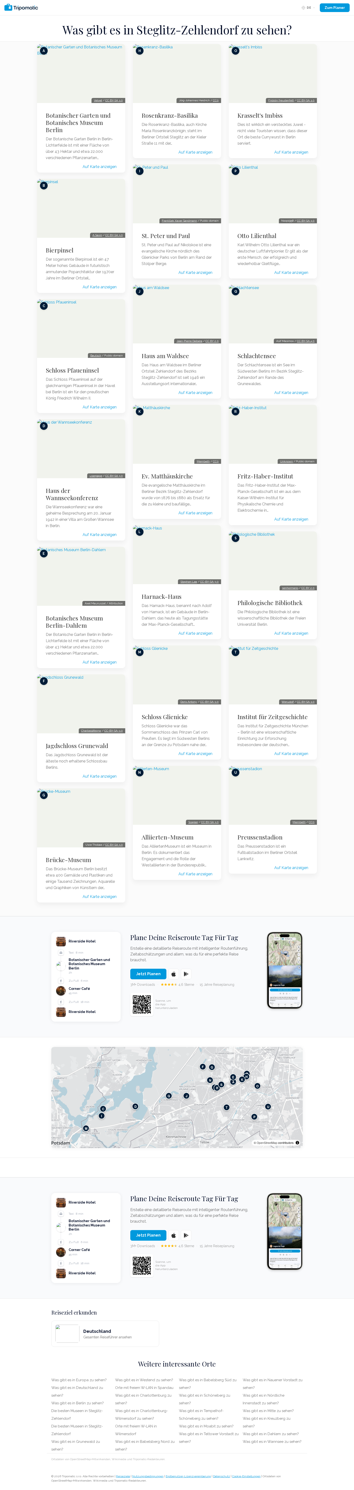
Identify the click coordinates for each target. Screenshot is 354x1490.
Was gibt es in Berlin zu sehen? (77, 1403)
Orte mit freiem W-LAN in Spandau (144, 1388)
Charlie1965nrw (91, 730)
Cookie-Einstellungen (246, 1476)
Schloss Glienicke (165, 716)
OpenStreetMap (267, 1143)
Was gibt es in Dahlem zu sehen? (271, 1434)
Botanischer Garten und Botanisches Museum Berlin (78, 122)
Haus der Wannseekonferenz (72, 494)
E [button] (233, 1077)
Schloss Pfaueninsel (72, 370)
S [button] (221, 1084)
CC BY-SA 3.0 (114, 100)
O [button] (257, 1086)
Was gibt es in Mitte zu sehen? (268, 1411)
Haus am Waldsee (165, 355)
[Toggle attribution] (297, 1143)
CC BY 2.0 (212, 341)
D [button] (135, 1106)
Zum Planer (335, 8)
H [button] (246, 1076)
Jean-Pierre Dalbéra (189, 341)
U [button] (268, 1106)
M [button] (86, 1128)
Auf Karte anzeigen (100, 166)
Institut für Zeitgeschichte (272, 716)
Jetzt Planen (148, 974)
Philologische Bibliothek (269, 602)
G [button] (212, 1067)
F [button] (203, 1066)
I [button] (101, 1116)
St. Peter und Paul (166, 235)
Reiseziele (123, 1476)
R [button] (217, 1088)
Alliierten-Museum (168, 837)
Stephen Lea (188, 581)
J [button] (186, 1096)
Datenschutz (221, 1476)
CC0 (216, 100)
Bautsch (95, 355)
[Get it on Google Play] (186, 974)
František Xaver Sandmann (179, 220)
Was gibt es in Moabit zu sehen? (206, 1426)
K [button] (242, 1079)
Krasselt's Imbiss (260, 115)
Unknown (286, 461)
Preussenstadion (259, 837)
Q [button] (169, 1096)
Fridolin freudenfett (281, 100)
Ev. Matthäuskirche (167, 476)
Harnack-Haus (162, 596)
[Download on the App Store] (173, 974)
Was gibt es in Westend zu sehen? (144, 1380)
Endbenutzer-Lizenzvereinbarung (188, 1476)
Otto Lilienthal (256, 235)
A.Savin (97, 235)
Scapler (193, 822)
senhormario (290, 588)
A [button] (233, 1082)
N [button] (210, 1080)
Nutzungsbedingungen (148, 1476)
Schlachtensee (256, 355)
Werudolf (288, 701)
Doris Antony (188, 701)
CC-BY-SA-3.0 (113, 730)
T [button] (227, 1107)
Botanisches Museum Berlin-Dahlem (74, 621)
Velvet (98, 100)
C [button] (103, 1109)
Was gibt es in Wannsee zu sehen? (272, 1441)
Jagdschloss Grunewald (77, 745)
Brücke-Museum (68, 859)
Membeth (203, 461)
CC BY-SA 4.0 (306, 341)
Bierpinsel (59, 250)
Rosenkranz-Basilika (170, 115)
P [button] (254, 1117)
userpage (96, 475)
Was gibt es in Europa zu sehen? (79, 1380)
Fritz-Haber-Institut (265, 476)
